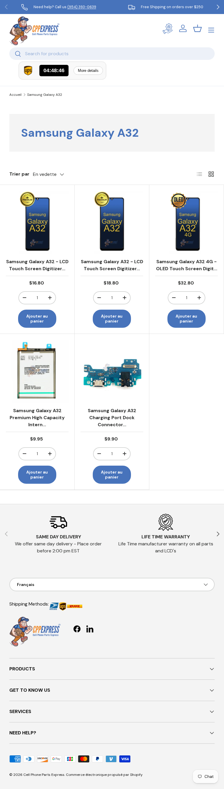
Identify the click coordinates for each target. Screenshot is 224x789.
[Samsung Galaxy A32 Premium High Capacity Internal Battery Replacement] (37, 371)
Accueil (15, 94)
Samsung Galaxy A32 (44, 94)
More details (88, 70)
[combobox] (112, 53)
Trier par (19, 174)
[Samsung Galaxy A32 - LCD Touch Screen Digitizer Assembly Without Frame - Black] (37, 222)
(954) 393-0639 (81, 6)
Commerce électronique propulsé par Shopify (104, 774)
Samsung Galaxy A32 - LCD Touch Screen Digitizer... (37, 265)
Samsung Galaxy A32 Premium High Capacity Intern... (37, 417)
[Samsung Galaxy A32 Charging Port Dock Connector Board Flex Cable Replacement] (111, 371)
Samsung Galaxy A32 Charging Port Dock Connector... (112, 417)
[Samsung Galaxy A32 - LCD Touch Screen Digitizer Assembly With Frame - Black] (111, 222)
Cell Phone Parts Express (43, 774)
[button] (197, 28)
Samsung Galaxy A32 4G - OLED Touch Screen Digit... (186, 265)
